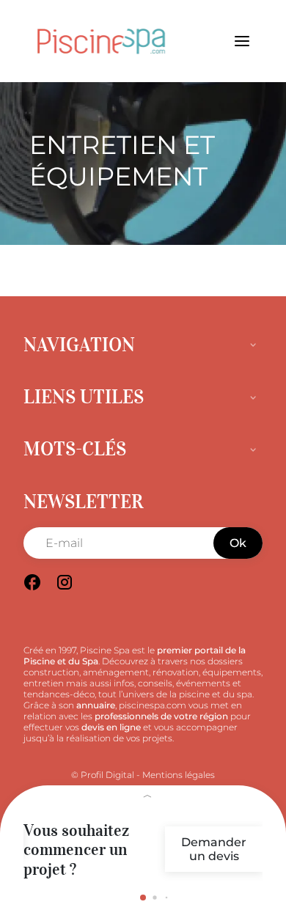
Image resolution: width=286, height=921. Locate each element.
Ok (238, 543)
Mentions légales (178, 774)
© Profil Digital (102, 774)
